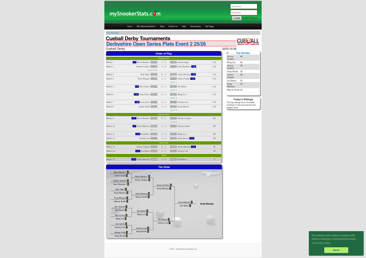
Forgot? (245, 17)
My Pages (209, 26)
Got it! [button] (336, 250)
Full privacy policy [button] (321, 243)
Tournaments (195, 26)
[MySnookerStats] (183, 12)
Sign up (253, 17)
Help (184, 26)
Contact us (172, 26)
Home (129, 26)
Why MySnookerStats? (146, 26)
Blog (162, 26)
